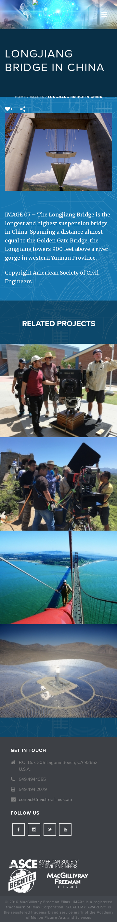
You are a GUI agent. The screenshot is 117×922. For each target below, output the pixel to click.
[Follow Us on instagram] (34, 829)
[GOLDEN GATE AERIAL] (58, 557)
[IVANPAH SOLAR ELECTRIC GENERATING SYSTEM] (58, 650)
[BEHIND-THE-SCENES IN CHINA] (58, 463)
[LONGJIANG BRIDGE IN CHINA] (58, 151)
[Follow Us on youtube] (65, 829)
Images (37, 97)
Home (20, 97)
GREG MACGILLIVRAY (58, 420)
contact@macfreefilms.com (45, 799)
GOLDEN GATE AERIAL (59, 607)
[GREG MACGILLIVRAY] (58, 370)
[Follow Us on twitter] (50, 829)
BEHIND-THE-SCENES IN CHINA (59, 513)
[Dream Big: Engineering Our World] (58, 14)
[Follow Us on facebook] (18, 829)
